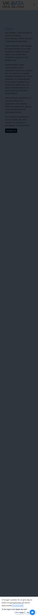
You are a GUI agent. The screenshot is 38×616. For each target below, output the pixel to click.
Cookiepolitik (18, 606)
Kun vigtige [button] (20, 612)
